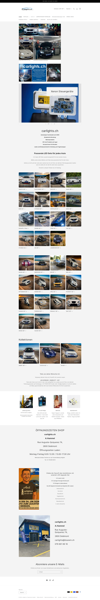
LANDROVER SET (54, 247)
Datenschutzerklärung (49, 597)
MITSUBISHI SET (23, 291)
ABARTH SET (22, 189)
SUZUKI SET (38, 330)
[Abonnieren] (60, 572)
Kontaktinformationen (73, 597)
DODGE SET (38, 228)
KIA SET (37, 247)
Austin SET (69, 189)
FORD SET (53, 228)
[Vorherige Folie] (45, 124)
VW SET (63, 365)
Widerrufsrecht (40, 597)
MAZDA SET (22, 272)
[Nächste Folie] (51, 124)
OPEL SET (53, 291)
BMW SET (21, 208)
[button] (26, 16)
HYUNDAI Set (22, 247)
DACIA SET (69, 208)
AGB (56, 597)
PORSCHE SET (38, 311)
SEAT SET (68, 311)
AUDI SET (52, 189)
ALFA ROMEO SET (39, 189)
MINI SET (68, 272)
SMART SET (22, 365)
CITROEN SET (38, 208)
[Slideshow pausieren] (54, 124)
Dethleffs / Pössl (23, 228)
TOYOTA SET (43, 365)
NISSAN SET (38, 291)
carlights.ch (24, 597)
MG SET (52, 272)
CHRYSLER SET (54, 208)
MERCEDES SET (39, 272)
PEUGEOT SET (70, 291)
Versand (59, 597)
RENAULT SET (54, 311)
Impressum (65, 597)
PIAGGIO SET (22, 311)
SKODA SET (22, 330)
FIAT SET (68, 228)
